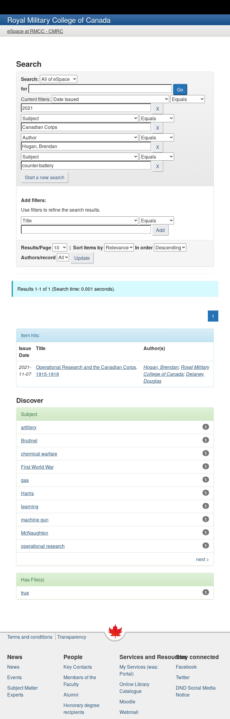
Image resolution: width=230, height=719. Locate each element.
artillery (29, 427)
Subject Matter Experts (22, 691)
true (25, 592)
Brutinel (29, 440)
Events (14, 677)
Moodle (127, 701)
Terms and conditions (29, 636)
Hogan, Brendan (160, 367)
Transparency (71, 636)
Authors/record (38, 257)
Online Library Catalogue (134, 687)
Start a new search (44, 177)
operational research (43, 545)
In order (144, 247)
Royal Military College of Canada (176, 370)
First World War (37, 466)
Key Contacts (77, 666)
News (13, 666)
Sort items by (88, 247)
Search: (30, 79)
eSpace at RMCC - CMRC (35, 31)
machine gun (35, 519)
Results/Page (36, 247)
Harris (27, 493)
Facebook (186, 666)
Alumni (70, 694)
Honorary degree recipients (81, 708)
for (24, 88)
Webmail (128, 712)
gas (25, 480)
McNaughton (34, 532)
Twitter (183, 677)
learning (29, 506)
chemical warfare (39, 453)
